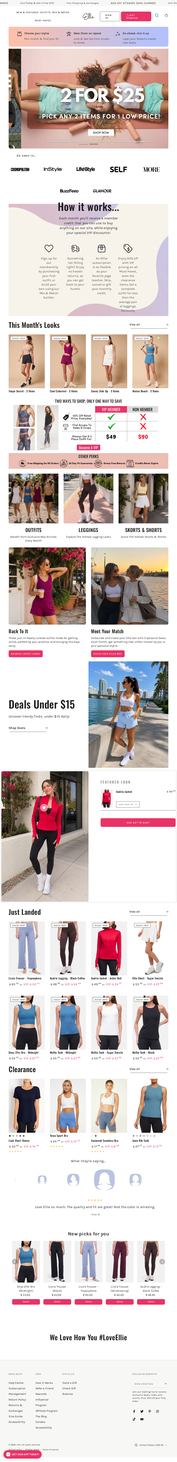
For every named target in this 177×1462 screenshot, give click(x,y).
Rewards (41, 1393)
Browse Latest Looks (25, 654)
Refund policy (15, 1450)
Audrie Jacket (124, 792)
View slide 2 (93, 142)
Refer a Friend (45, 1388)
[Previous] (18, 1179)
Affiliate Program (47, 1410)
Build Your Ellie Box (108, 654)
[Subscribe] (166, 1384)
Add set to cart (138, 822)
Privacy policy (32, 1449)
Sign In (108, 16)
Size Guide (15, 1416)
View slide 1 (83, 142)
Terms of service (51, 1449)
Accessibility (44, 1427)
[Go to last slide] (15, 1261)
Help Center (16, 1382)
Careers (40, 1421)
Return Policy (17, 1399)
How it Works (44, 1382)
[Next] (158, 1179)
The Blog (41, 1416)
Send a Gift (69, 1382)
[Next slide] (162, 1261)
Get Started (132, 16)
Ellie (19, 1445)
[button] (156, 15)
